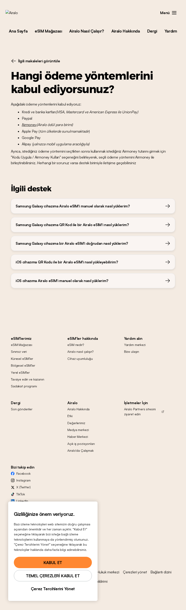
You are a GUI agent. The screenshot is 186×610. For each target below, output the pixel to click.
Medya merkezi (78, 430)
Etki (69, 416)
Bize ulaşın (131, 351)
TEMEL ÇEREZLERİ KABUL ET (53, 575)
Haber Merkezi (77, 437)
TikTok (20, 494)
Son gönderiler (21, 409)
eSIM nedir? (75, 345)
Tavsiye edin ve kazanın (27, 379)
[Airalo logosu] (18, 12)
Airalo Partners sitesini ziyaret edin (140, 411)
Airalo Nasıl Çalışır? (86, 30)
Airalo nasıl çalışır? (80, 351)
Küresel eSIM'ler (22, 358)
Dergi (152, 30)
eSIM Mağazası (48, 30)
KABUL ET (53, 562)
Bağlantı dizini (160, 572)
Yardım (170, 30)
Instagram (23, 480)
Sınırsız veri (19, 351)
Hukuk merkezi (108, 572)
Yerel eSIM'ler (20, 372)
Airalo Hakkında (125, 30)
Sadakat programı (24, 386)
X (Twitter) (23, 487)
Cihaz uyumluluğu (80, 358)
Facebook (23, 473)
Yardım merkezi (135, 345)
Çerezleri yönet (135, 572)
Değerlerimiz (76, 423)
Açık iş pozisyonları (81, 444)
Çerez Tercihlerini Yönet (53, 588)
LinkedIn (22, 501)
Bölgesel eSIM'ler (23, 365)
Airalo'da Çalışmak (80, 450)
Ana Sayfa (18, 30)
